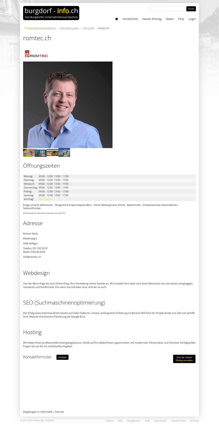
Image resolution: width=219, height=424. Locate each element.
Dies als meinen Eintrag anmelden (184, 359)
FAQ (120, 420)
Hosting (36, 213)
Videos (110, 420)
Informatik (46, 411)
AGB (147, 420)
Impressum (160, 420)
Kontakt (194, 420)
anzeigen (62, 357)
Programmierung (55, 213)
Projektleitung (44, 213)
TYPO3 (63, 213)
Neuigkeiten (133, 420)
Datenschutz (178, 420)
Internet (59, 411)
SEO (24, 213)
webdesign (30, 213)
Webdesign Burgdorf (43, 420)
